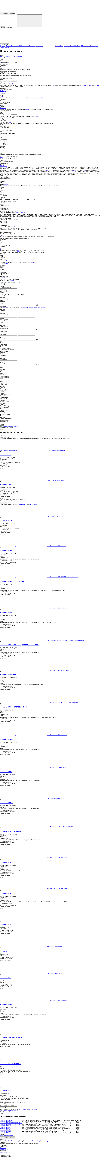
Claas (61, 46)
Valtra (9, 47)
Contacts (10, 1135)
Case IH (57, 46)
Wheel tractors (15, 46)
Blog (38, 1141)
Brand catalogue (44, 1141)
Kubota (83, 46)
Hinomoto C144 (5, 951)
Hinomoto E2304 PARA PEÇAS (11, 1037)
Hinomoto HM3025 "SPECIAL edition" (13, 581)
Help (6, 1135)
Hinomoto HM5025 (6, 1004)
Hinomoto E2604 (6, 484)
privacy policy (22, 504)
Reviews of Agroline (31, 1141)
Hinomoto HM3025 (6, 612)
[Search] (29, 20)
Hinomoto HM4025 (6, 862)
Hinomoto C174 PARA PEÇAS (10, 1064)
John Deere (77, 46)
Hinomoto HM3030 (6, 739)
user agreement (33, 504)
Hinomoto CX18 (5, 978)
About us (2, 1135)
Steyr (6, 47)
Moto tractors (39, 46)
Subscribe (3, 502)
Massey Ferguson (90, 46)
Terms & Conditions (5, 1141)
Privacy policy (15, 1141)
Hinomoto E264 (5, 455)
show (2, 424)
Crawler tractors (30, 46)
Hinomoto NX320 (6, 521)
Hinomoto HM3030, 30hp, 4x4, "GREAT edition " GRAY (19, 645)
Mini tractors (22, 46)
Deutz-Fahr (67, 46)
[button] (50, 35)
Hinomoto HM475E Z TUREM (10, 831)
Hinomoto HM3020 (6, 893)
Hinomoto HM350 (6, 550)
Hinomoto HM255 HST (8, 674)
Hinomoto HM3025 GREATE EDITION (13, 707)
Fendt (72, 46)
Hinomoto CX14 (5, 924)
